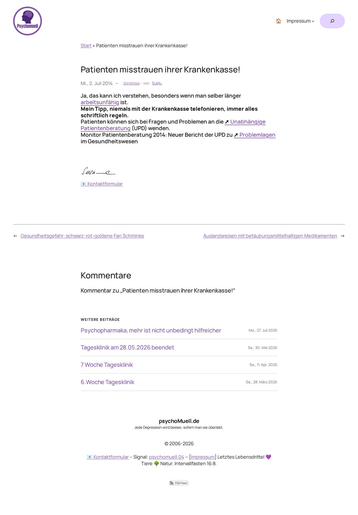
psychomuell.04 (166, 457)
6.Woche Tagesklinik (107, 382)
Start (86, 45)
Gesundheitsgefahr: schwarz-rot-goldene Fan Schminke (82, 235)
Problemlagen (257, 134)
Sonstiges (131, 83)
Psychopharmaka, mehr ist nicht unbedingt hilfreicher (151, 330)
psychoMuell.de (179, 420)
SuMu (157, 83)
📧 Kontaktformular (102, 183)
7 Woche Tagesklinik (107, 365)
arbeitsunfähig (100, 102)
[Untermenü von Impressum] (313, 21)
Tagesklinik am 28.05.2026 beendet (127, 347)
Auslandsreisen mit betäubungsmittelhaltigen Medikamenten (270, 235)
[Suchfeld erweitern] (332, 21)
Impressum (203, 457)
